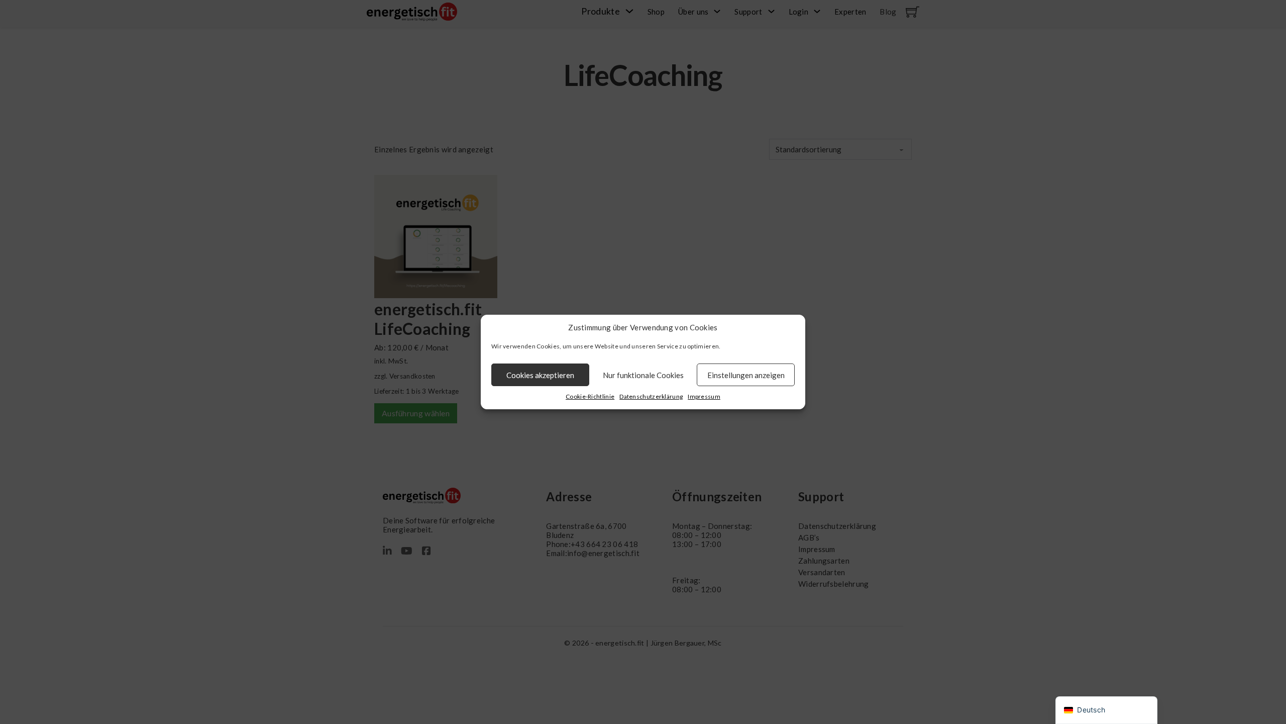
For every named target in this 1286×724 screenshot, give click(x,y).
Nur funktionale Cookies (643, 375)
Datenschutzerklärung (651, 396)
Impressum (704, 396)
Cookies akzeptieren (540, 375)
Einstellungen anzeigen (746, 375)
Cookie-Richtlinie (590, 396)
